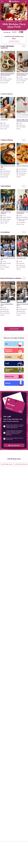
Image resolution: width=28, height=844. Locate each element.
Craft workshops (6, 186)
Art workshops (5, 232)
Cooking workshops (7, 140)
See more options (14, 328)
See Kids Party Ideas (14, 41)
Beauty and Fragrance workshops (11, 278)
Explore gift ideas (13, 445)
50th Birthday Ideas (11, 21)
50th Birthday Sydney (6, 464)
